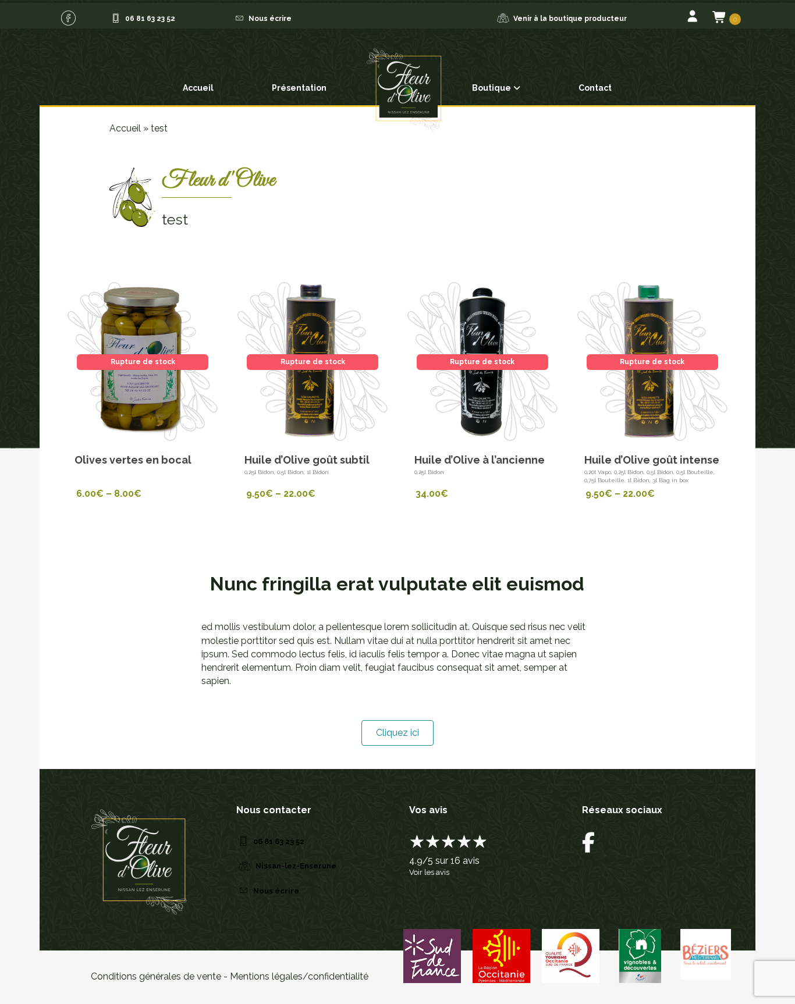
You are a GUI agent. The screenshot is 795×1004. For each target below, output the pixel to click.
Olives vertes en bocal (132, 460)
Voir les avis (429, 872)
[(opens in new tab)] (432, 954)
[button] (68, 18)
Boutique (491, 87)
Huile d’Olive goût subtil (307, 460)
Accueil (198, 87)
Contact (595, 87)
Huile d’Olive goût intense (651, 460)
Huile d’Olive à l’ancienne (479, 460)
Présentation (299, 87)
